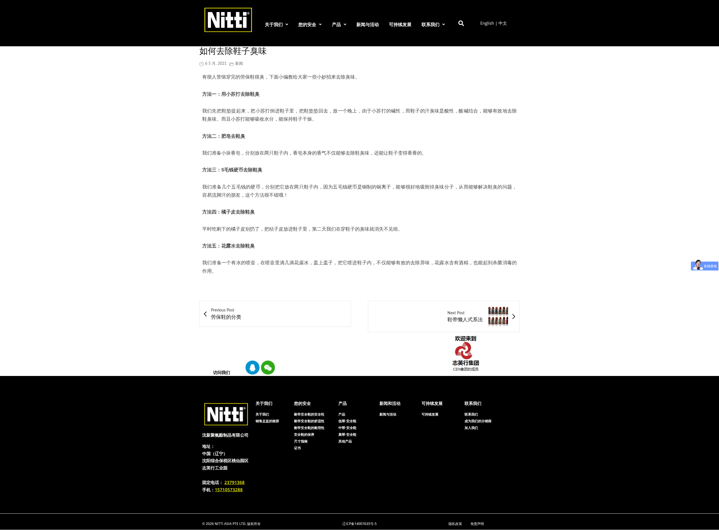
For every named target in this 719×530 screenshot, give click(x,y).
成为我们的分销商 (478, 421)
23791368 (234, 482)
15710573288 (229, 489)
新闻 (239, 64)
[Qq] (252, 368)
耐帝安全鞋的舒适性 (309, 421)
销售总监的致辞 (267, 421)
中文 (503, 23)
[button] (276, 24)
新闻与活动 (367, 24)
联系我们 (431, 24)
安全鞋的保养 (304, 434)
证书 (297, 448)
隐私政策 (455, 523)
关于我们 (274, 24)
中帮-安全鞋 (347, 427)
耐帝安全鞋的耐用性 (309, 427)
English (487, 23)
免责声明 (477, 523)
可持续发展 (400, 24)
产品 (336, 24)
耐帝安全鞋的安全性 (309, 414)
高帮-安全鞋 (347, 434)
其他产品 (345, 441)
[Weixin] (268, 368)
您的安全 (307, 24)
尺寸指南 (301, 441)
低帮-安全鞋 (347, 421)
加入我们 (471, 427)
